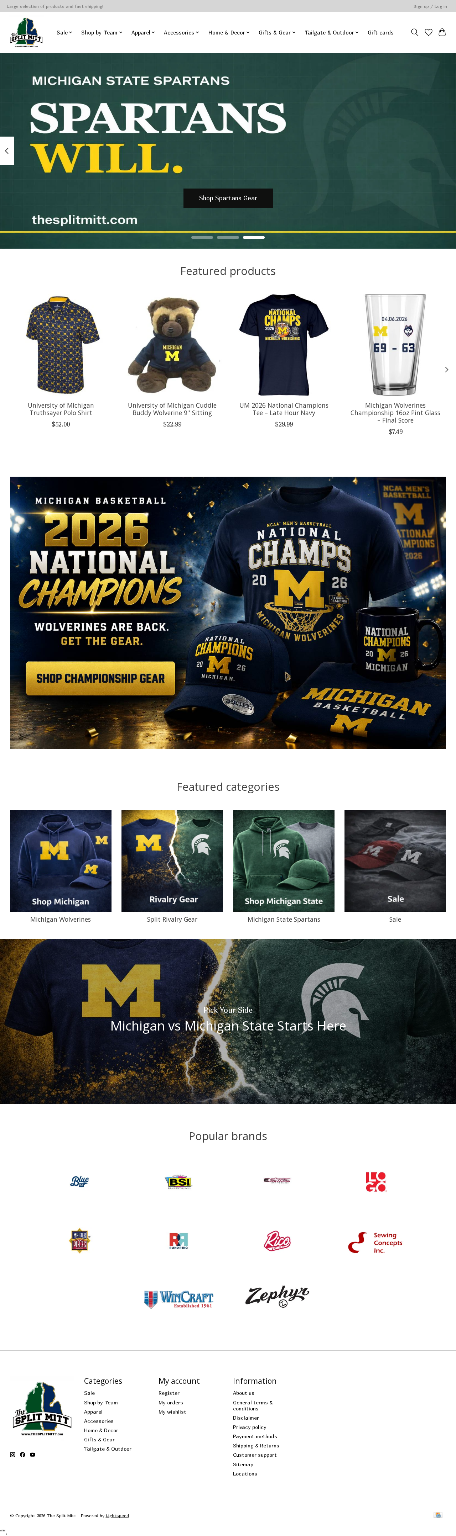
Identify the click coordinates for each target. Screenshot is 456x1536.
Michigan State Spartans (284, 919)
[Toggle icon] (414, 32)
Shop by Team (101, 1402)
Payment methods (255, 1436)
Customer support (255, 1455)
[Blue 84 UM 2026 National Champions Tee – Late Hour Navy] (284, 345)
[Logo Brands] (376, 1182)
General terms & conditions (253, 1405)
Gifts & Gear (99, 1439)
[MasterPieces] (79, 1241)
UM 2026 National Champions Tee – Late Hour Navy (283, 409)
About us (243, 1393)
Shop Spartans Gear (228, 198)
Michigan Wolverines (60, 919)
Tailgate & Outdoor (107, 1449)
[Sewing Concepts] (376, 1241)
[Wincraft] (178, 1300)
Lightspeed (117, 1515)
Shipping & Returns (256, 1445)
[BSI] (178, 1182)
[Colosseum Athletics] (277, 1182)
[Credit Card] (438, 1515)
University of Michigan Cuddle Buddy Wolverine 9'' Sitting (172, 409)
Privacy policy (249, 1427)
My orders (171, 1402)
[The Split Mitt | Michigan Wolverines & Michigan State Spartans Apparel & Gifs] (26, 32)
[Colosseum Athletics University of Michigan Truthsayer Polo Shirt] (61, 345)
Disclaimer (246, 1418)
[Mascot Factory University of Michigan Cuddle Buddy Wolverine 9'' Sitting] (172, 345)
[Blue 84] (79, 1182)
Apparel (93, 1412)
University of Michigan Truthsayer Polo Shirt (60, 409)
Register (169, 1393)
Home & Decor (101, 1430)
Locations (245, 1474)
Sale (395, 919)
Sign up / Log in (430, 6)
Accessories (99, 1421)
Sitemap (243, 1464)
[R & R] (178, 1241)
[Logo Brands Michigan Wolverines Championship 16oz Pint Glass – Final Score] (395, 345)
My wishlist (172, 1412)
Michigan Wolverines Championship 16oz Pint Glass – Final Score (395, 412)
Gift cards (381, 32)
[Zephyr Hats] (277, 1300)
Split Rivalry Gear (172, 919)
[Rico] (277, 1241)
